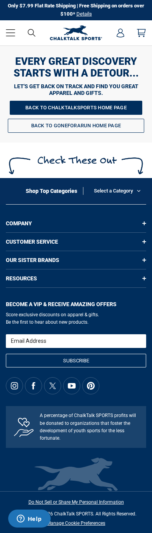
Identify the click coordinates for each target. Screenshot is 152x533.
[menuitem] (120, 32)
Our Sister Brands (32, 260)
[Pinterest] (90, 385)
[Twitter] (52, 385)
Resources (21, 278)
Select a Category (113, 191)
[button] (10, 32)
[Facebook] (33, 385)
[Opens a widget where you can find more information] (29, 519)
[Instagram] (14, 385)
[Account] (120, 32)
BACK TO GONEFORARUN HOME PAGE (76, 125)
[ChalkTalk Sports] (76, 32)
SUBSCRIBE (76, 361)
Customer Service (32, 242)
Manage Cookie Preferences (76, 523)
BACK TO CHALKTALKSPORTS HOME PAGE (76, 108)
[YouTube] (71, 385)
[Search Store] (31, 32)
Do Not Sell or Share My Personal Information (76, 502)
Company (19, 223)
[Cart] (141, 32)
